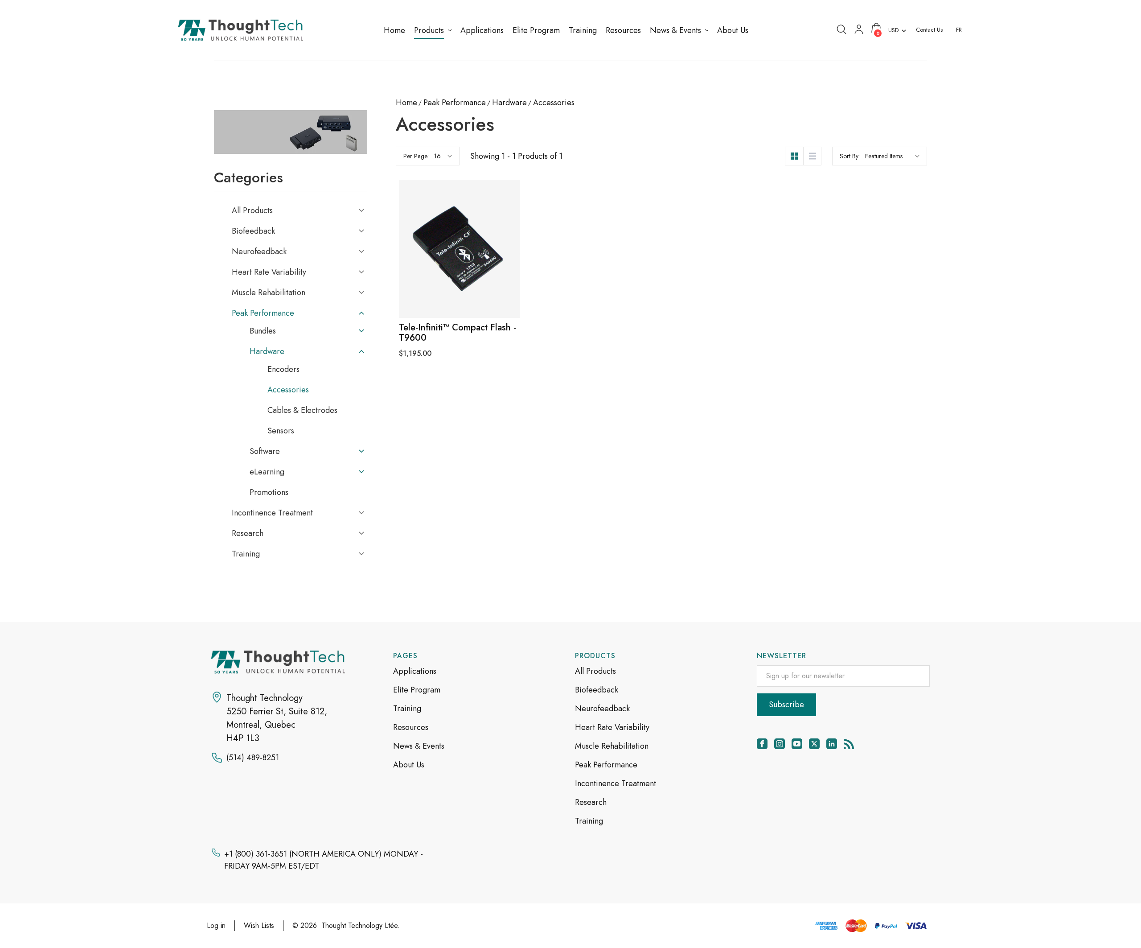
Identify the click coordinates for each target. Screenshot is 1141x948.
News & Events (418, 746)
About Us (408, 765)
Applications (414, 671)
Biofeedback (253, 231)
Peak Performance (263, 313)
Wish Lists (259, 925)
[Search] (841, 28)
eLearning (267, 472)
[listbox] (892, 156)
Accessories (288, 390)
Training (246, 554)
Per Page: (416, 156)
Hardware (267, 351)
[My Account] (859, 28)
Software (265, 451)
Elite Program (416, 690)
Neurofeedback (259, 251)
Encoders (283, 369)
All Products (252, 210)
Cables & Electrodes (302, 410)
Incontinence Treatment (272, 513)
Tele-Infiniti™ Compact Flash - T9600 (457, 332)
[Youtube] (797, 743)
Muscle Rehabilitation (268, 292)
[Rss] (849, 743)
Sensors (280, 431)
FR (959, 29)
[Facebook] (762, 743)
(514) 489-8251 (252, 757)
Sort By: (850, 156)
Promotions (269, 492)
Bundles (263, 331)
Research (247, 533)
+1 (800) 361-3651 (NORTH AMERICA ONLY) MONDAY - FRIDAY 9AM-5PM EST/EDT (323, 860)
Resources (410, 727)
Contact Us (929, 29)
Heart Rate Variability (269, 272)
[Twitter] (814, 743)
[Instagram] (779, 743)
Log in (216, 925)
